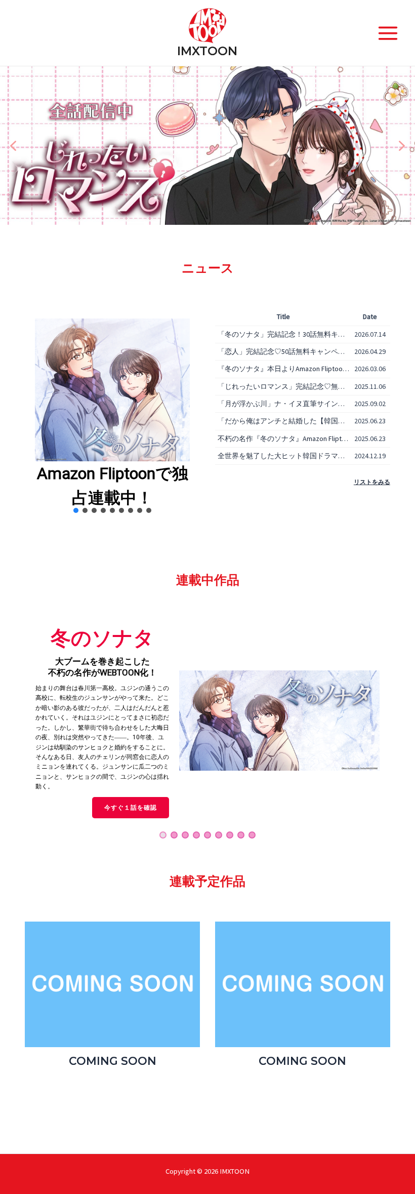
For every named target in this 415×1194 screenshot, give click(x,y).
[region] (207, 145)
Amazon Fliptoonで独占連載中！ (112, 485)
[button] (13, 146)
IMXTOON (207, 51)
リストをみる (372, 482)
